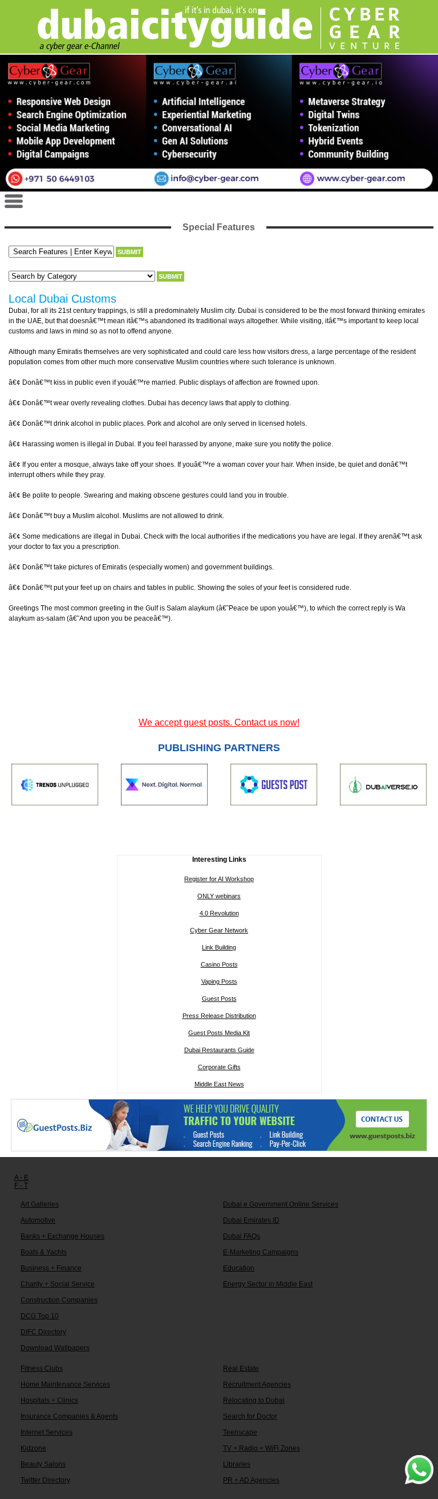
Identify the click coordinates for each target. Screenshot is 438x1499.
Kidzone (33, 1448)
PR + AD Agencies (251, 1480)
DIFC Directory (43, 1332)
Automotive (38, 1220)
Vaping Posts (219, 981)
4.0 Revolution (219, 913)
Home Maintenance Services (65, 1384)
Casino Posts (219, 964)
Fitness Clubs (42, 1368)
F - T (21, 1186)
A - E (21, 1178)
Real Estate (241, 1368)
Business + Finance (51, 1268)
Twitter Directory (45, 1480)
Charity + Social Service (58, 1284)
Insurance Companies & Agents (69, 1416)
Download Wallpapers (55, 1348)
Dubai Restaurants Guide (219, 1049)
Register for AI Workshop (219, 878)
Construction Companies (59, 1300)
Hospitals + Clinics (49, 1400)
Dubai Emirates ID (251, 1220)
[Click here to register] (219, 123)
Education (238, 1268)
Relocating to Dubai (254, 1400)
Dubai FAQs (241, 1236)
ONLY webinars (219, 896)
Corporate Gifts (219, 1067)
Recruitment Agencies (257, 1384)
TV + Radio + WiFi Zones (261, 1448)
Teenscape (240, 1432)
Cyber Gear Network (219, 930)
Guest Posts (219, 998)
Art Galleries (40, 1204)
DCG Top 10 (40, 1316)
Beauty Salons (43, 1464)
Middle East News (219, 1084)
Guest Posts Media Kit (219, 1032)
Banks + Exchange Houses (62, 1236)
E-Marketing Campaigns (260, 1252)
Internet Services (46, 1432)
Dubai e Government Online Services (280, 1204)
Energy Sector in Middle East (268, 1284)
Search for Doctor (250, 1416)
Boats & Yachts (44, 1252)
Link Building (219, 947)
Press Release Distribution (219, 1015)
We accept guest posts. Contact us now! (219, 722)
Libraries (236, 1464)
